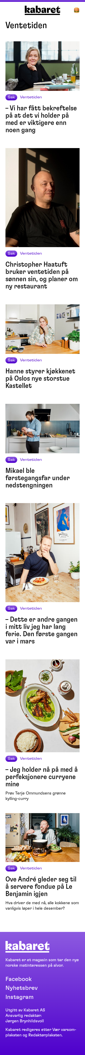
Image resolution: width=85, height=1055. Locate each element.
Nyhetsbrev (21, 988)
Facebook (18, 979)
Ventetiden (31, 97)
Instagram (19, 997)
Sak (11, 97)
